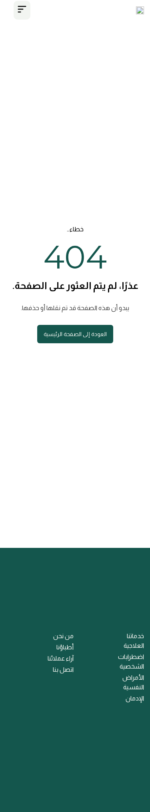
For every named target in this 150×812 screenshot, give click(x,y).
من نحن (63, 636)
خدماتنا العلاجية (134, 641)
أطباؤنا (65, 647)
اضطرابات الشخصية (131, 661)
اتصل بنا (63, 669)
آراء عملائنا (61, 658)
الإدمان (135, 698)
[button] (22, 10)
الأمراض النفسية (133, 682)
